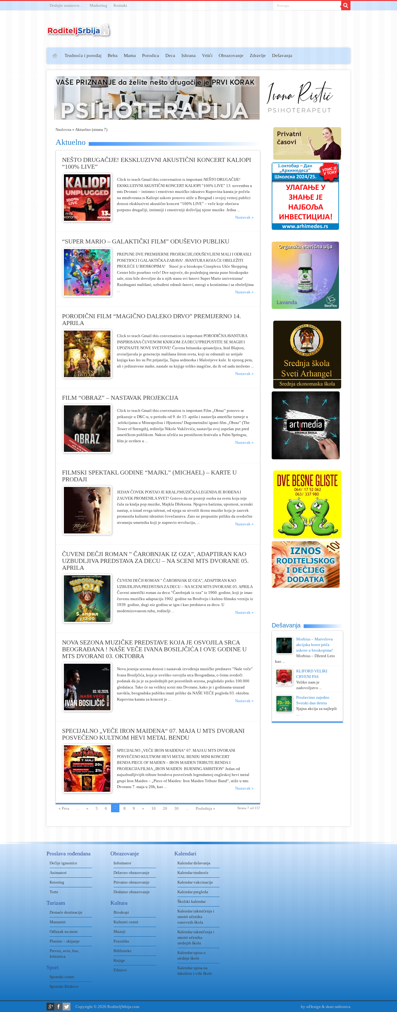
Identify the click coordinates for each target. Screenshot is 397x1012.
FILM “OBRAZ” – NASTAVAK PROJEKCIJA (120, 398)
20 (165, 808)
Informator (122, 863)
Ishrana (188, 55)
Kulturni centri (126, 922)
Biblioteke (123, 950)
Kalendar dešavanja (193, 863)
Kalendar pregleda (192, 891)
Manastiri (58, 922)
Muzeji (120, 931)
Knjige (119, 960)
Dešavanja (282, 55)
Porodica (150, 55)
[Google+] (50, 1006)
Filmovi (120, 970)
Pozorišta (121, 941)
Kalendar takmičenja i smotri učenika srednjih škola (195, 937)
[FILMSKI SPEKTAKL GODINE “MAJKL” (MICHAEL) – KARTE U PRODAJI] (87, 533)
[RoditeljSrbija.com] (79, 34)
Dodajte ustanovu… (66, 5)
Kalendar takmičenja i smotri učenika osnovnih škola (195, 917)
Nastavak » (244, 217)
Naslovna (63, 129)
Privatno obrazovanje (131, 882)
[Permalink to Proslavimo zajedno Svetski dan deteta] (284, 710)
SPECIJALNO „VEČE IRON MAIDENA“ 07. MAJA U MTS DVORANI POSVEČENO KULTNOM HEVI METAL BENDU (153, 734)
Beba (113, 55)
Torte (54, 891)
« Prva (64, 808)
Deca (170, 55)
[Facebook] (58, 1006)
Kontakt (120, 5)
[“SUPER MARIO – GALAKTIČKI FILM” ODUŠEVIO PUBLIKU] (87, 295)
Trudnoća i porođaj (83, 55)
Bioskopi (121, 912)
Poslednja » (205, 808)
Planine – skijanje (65, 941)
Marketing (98, 5)
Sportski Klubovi (64, 986)
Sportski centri (62, 976)
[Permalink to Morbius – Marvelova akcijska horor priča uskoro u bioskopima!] (284, 652)
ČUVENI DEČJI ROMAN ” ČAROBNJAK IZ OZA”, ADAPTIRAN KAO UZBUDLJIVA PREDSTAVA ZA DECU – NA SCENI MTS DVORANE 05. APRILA (155, 561)
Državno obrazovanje (131, 872)
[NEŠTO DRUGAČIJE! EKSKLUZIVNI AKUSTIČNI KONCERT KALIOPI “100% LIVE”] (87, 220)
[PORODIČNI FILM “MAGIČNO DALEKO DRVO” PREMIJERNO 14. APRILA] (87, 377)
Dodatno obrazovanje (132, 891)
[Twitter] (66, 1006)
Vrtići (207, 55)
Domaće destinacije (66, 912)
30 (176, 808)
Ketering (57, 882)
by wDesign (311, 1006)
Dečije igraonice (63, 863)
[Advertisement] (22, 138)
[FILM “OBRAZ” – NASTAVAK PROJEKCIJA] (87, 451)
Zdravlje (258, 55)
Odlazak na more (64, 931)
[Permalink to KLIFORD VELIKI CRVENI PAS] (284, 684)
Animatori (58, 872)
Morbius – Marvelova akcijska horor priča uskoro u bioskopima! (314, 645)
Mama (130, 55)
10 (153, 808)
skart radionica (338, 1006)
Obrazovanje (231, 55)
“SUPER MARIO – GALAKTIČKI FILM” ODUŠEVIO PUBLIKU (145, 241)
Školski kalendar (191, 901)
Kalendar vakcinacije (195, 882)
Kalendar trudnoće (192, 872)
